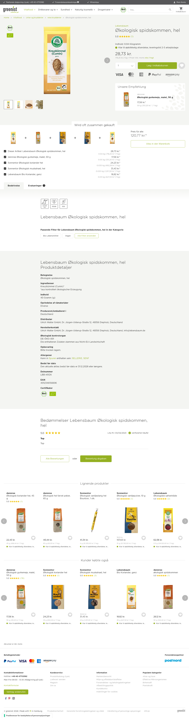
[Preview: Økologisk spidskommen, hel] (8, 104)
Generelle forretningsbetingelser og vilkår (85, 711)
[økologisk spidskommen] (168, 597)
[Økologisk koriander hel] (62, 137)
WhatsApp (94, 2)
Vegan (68, 236)
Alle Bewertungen (55, 458)
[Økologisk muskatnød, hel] (87, 137)
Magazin (54, 683)
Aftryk (147, 711)
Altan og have (149, 676)
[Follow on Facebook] (6, 698)
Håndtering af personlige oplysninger (124, 711)
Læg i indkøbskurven (157, 65)
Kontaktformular (11, 685)
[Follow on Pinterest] (10, 698)
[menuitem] (179, 2)
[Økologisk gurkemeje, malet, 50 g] (38, 137)
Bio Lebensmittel (50, 236)
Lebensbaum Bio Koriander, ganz (25, 174)
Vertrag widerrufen (16, 692)
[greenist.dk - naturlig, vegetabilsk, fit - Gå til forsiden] (11, 10)
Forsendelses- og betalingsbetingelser (113, 683)
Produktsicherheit (55, 711)
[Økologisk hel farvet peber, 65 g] (57, 520)
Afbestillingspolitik (104, 686)
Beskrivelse (14, 185)
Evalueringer (36, 185)
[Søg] (170, 10)
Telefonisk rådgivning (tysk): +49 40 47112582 (25, 2)
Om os (53, 686)
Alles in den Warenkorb (158, 144)
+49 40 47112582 (19, 676)
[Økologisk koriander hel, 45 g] (20, 520)
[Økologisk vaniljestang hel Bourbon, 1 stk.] (94, 520)
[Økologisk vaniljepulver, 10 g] (131, 520)
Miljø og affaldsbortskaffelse (108, 679)
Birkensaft (147, 683)
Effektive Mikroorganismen (155, 679)
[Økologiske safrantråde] (168, 520)
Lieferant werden (57, 679)
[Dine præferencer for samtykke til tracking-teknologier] (27, 715)
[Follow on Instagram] (13, 698)
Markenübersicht (103, 676)
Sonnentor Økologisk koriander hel (25, 163)
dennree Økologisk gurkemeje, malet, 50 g (29, 157)
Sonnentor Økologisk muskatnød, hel (26, 168)
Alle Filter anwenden (86, 236)
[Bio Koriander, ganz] (112, 137)
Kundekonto (101, 689)
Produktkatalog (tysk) (60, 676)
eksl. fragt (149, 58)
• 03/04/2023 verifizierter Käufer (128, 433)
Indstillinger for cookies (107, 692)
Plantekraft (148, 686)
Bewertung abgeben (95, 458)
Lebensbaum (121, 26)
